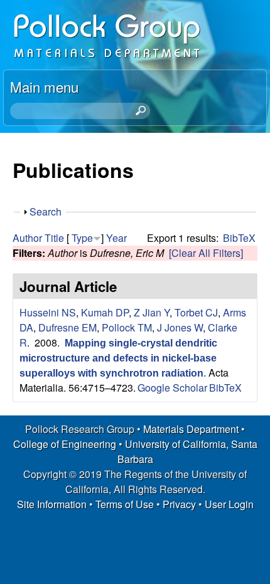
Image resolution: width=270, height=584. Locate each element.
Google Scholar (172, 387)
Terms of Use (124, 504)
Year (116, 238)
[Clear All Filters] (206, 253)
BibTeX (239, 238)
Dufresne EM (67, 327)
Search (46, 211)
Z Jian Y (152, 312)
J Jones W (180, 327)
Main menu (44, 86)
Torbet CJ (196, 312)
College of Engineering (64, 444)
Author (27, 238)
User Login (229, 504)
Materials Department (191, 429)
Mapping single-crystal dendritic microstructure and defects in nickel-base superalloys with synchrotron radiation (118, 358)
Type (82, 238)
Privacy (179, 504)
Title (54, 238)
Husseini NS (47, 312)
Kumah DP (105, 312)
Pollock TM (127, 327)
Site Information (52, 504)
